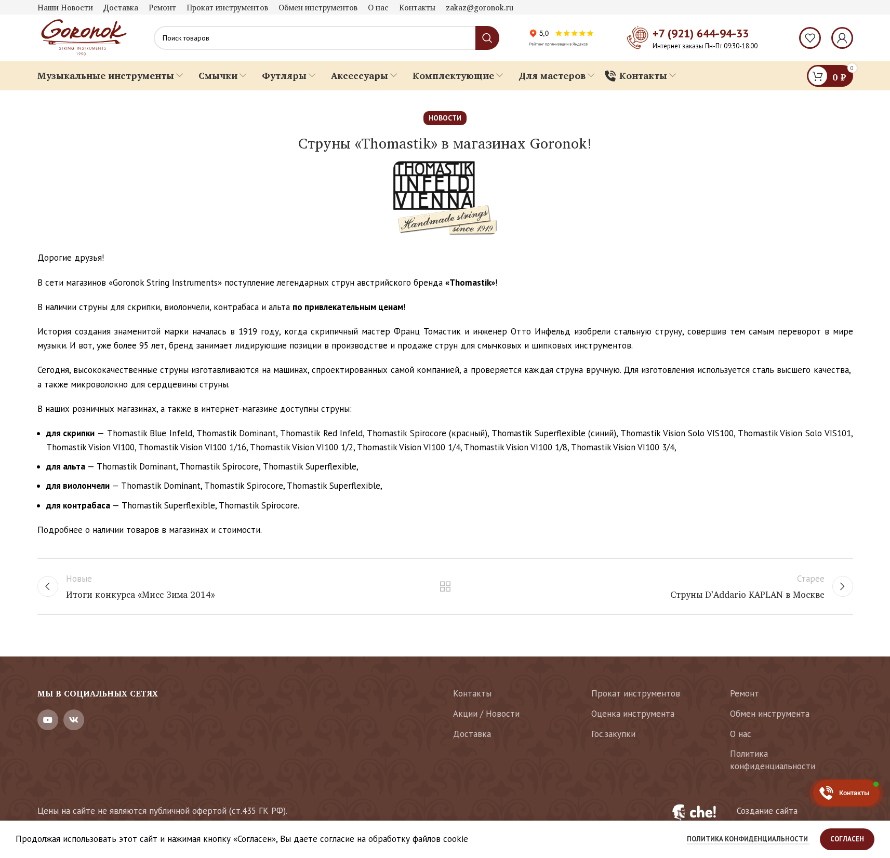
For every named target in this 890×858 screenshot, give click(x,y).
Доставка (472, 734)
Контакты (472, 693)
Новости (445, 118)
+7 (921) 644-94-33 (701, 33)
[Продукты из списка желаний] (810, 38)
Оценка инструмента (632, 713)
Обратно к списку (445, 586)
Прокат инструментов (635, 693)
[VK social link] (73, 719)
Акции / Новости (486, 713)
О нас (740, 734)
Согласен (847, 839)
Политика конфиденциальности (772, 760)
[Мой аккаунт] (842, 38)
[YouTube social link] (47, 719)
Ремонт (744, 693)
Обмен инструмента (769, 713)
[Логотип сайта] (82, 37)
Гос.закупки (613, 734)
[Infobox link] (756, 818)
